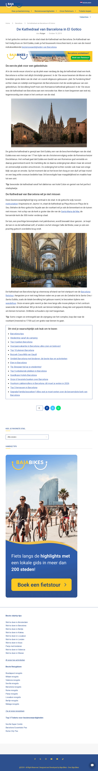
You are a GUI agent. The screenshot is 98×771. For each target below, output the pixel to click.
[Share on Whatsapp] (58, 408)
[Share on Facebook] (47, 408)
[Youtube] (51, 759)
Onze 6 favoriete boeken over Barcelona (29, 379)
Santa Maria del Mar (70, 211)
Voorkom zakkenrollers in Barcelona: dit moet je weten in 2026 (39, 383)
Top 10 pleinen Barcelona (22, 350)
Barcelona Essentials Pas (16, 727)
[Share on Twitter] (52, 408)
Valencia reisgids (13, 680)
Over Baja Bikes (73, 767)
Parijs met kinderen (14, 646)
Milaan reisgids (12, 677)
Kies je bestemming (21, 11)
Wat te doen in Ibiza (14, 643)
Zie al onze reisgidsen (15, 711)
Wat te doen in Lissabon (16, 636)
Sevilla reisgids (12, 683)
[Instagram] (45, 759)
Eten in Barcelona (18, 362)
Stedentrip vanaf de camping (24, 338)
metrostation (12, 203)
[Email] (57, 759)
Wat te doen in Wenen (15, 653)
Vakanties (84, 17)
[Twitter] (40, 759)
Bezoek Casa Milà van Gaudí (23, 354)
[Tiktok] (63, 759)
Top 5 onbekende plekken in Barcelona (28, 371)
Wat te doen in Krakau (15, 632)
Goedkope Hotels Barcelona (23, 375)
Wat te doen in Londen (15, 639)
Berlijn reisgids (12, 700)
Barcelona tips (17, 333)
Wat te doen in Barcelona (16, 625)
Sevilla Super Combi (14, 724)
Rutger (42, 33)
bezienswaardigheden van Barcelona (39, 47)
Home (8, 23)
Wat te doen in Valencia (15, 650)
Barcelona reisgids (13, 687)
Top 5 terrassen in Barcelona (23, 387)
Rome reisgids (12, 690)
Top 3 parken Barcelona (21, 342)
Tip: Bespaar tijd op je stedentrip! (25, 367)
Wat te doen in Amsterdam (17, 622)
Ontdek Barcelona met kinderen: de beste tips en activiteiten (38, 358)
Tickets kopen (85, 11)
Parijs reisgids (12, 694)
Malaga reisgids (12, 704)
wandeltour (11, 303)
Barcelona (18, 23)
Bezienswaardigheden (44, 11)
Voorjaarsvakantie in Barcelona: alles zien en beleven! (35, 346)
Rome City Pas (12, 731)
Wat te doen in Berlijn (14, 629)
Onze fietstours (67, 11)
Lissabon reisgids (13, 697)
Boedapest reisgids (14, 673)
